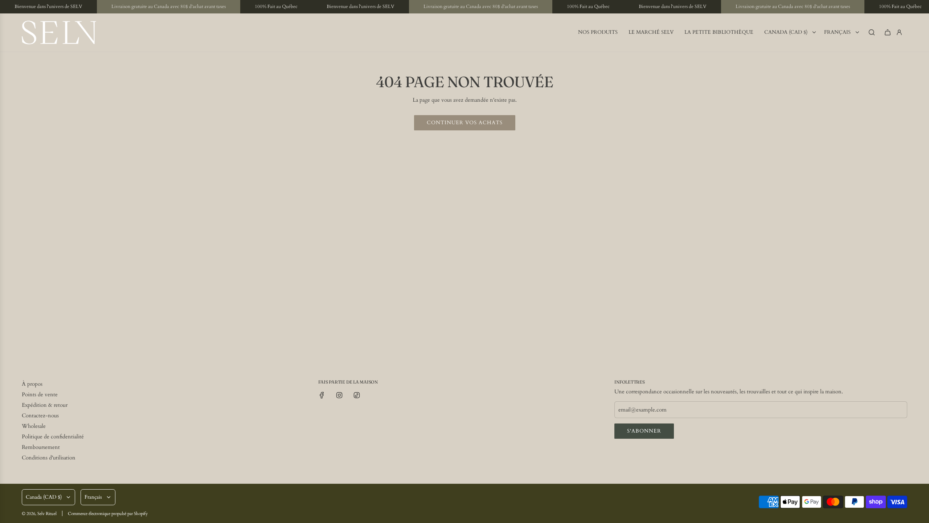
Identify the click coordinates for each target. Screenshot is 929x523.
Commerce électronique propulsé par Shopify (108, 513)
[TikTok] (357, 395)
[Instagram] (339, 395)
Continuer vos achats (465, 122)
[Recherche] (872, 32)
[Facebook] (322, 395)
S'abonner (644, 430)
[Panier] (888, 32)
